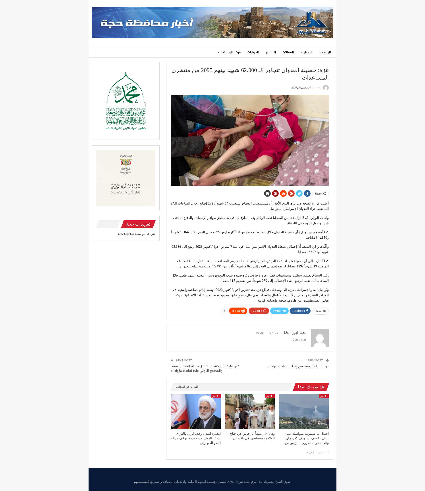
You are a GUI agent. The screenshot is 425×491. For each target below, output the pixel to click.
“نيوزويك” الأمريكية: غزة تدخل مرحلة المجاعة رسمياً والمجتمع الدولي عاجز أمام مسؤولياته (205, 368)
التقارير (271, 52)
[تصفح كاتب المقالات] (326, 88)
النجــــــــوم (141, 481)
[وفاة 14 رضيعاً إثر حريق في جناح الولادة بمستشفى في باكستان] (250, 411)
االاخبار (308, 52)
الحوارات (253, 52)
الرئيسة (325, 52)
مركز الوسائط (231, 52)
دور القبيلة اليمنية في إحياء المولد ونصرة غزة (298, 366)
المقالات (288, 52)
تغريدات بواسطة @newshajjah (136, 234)
